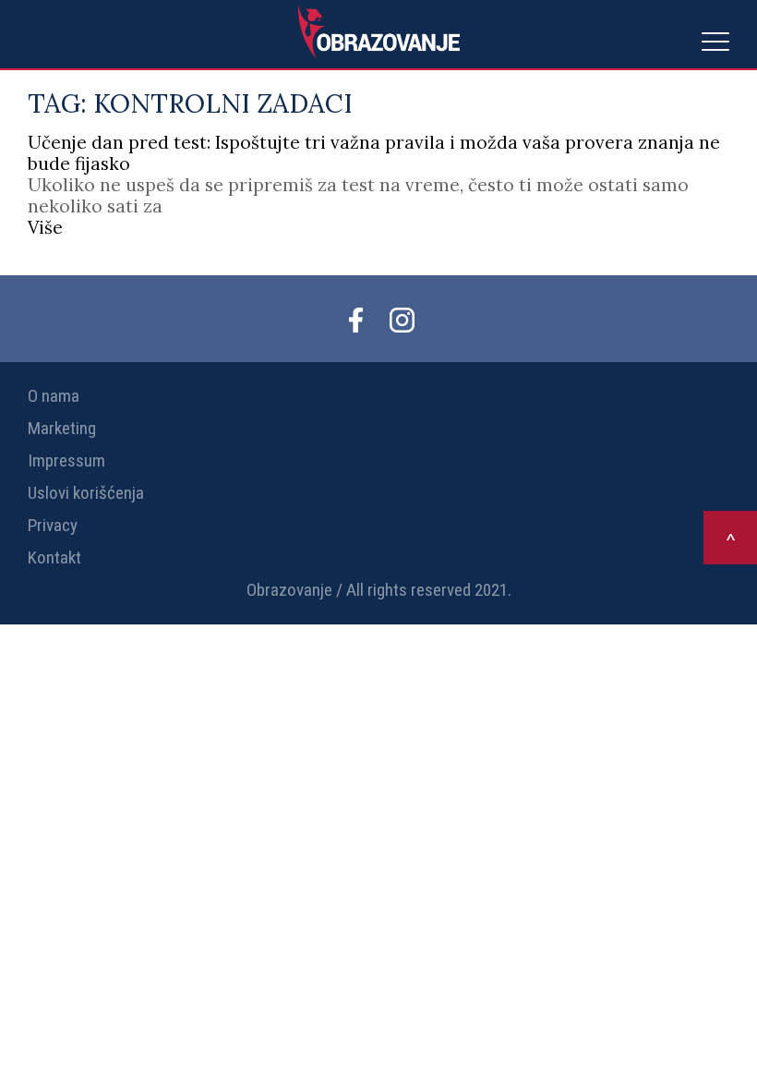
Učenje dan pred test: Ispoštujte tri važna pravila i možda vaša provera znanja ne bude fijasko (374, 153)
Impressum (66, 460)
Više (45, 227)
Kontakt (54, 557)
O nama (53, 395)
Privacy (53, 525)
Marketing (62, 428)
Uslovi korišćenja (86, 492)
